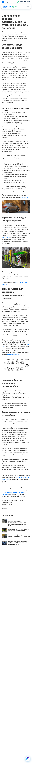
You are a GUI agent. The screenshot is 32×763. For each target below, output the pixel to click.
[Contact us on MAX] (27, 758)
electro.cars (6, 237)
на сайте (25, 197)
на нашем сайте (13, 354)
